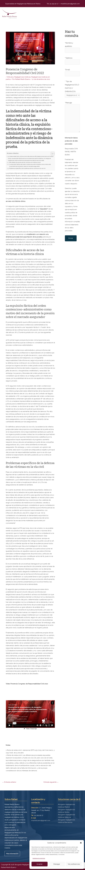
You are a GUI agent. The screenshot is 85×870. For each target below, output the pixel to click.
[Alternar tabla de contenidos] (51, 153)
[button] (81, 843)
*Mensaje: (68, 103)
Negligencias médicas (22, 77)
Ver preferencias (74, 864)
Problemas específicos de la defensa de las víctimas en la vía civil (27, 168)
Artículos (10, 77)
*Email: (67, 70)
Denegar (56, 864)
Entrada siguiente (51, 782)
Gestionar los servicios (39, 858)
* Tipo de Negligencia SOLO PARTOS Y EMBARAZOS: (72, 86)
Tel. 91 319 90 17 (53, 4)
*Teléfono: (69, 58)
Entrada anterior (9, 782)
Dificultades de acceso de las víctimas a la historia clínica (24, 162)
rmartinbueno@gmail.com (70, 4)
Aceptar (39, 864)
